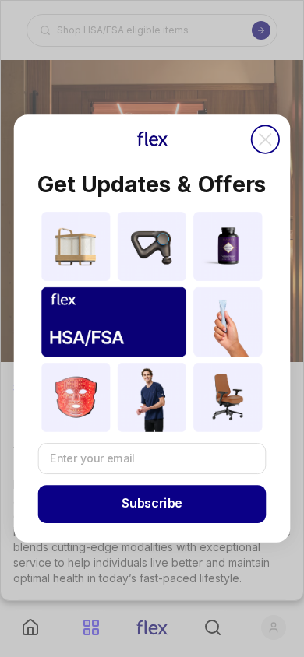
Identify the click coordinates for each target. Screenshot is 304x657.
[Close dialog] (265, 139)
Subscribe (152, 504)
